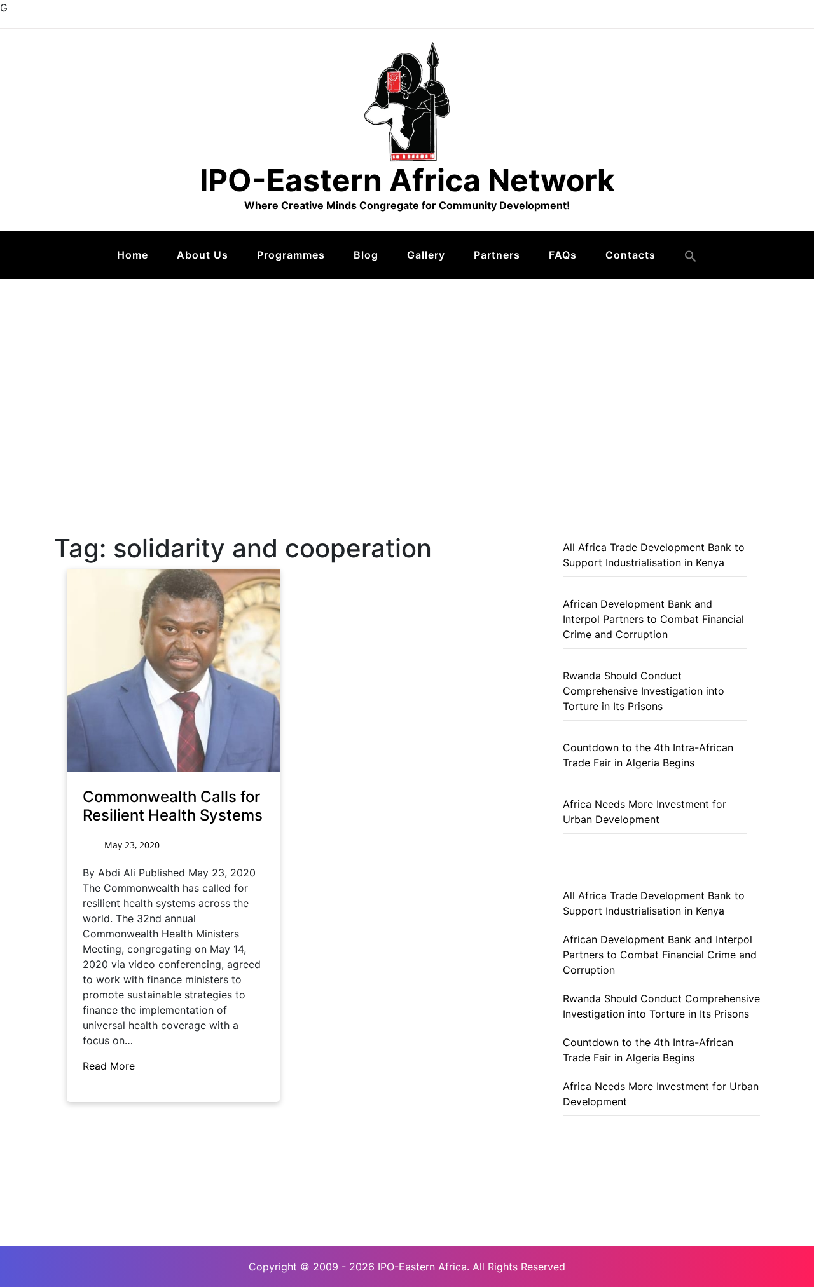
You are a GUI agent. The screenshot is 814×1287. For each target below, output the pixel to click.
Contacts (630, 255)
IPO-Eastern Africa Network (407, 180)
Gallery (426, 255)
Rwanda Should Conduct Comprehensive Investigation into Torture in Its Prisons (643, 690)
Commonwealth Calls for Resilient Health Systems (173, 805)
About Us (202, 255)
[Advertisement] (407, 374)
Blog (366, 255)
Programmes (291, 255)
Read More (110, 1065)
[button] (691, 256)
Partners (497, 255)
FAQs (563, 255)
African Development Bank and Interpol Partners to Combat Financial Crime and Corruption (653, 619)
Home (132, 255)
